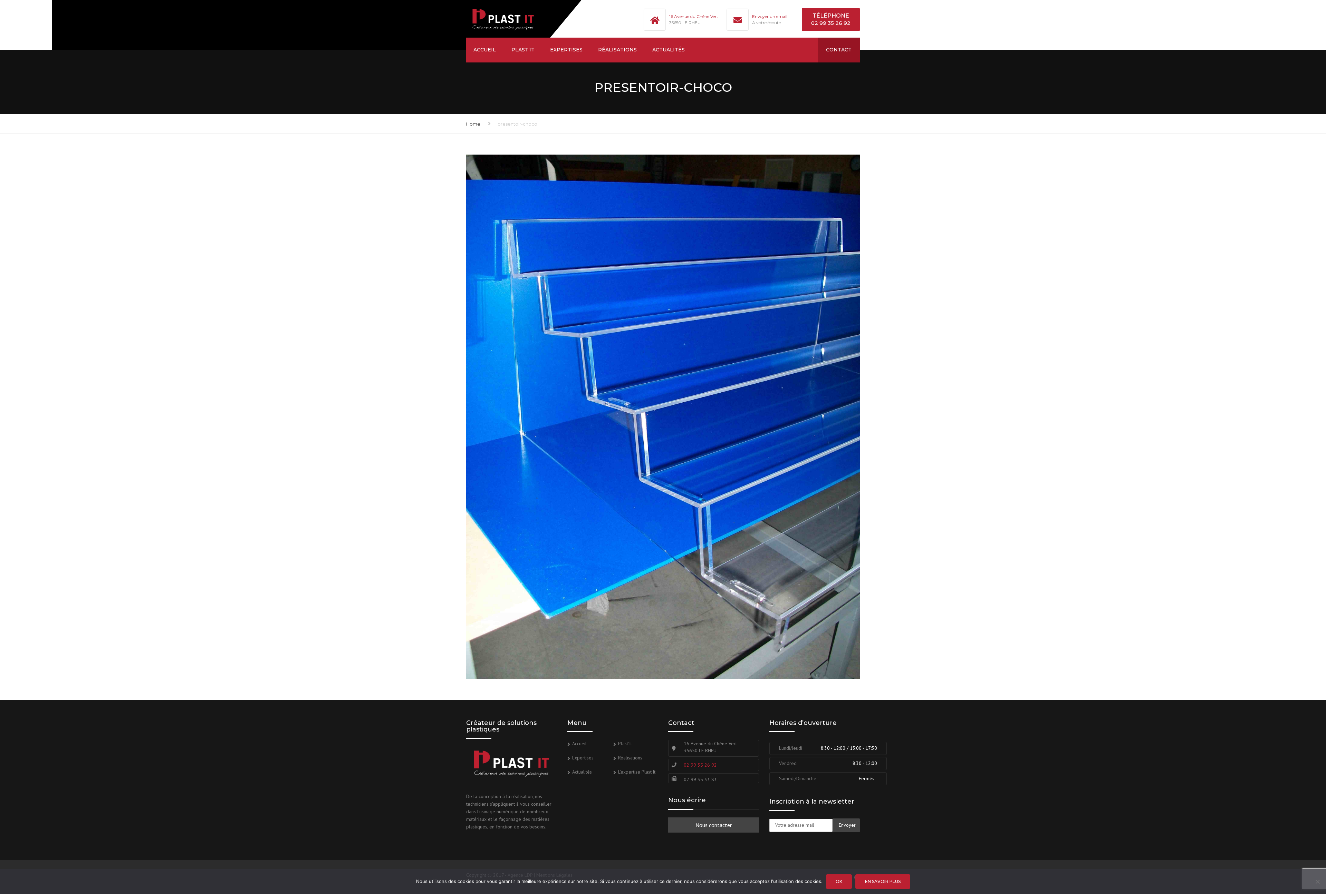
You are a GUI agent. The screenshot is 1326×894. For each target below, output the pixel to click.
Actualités (668, 50)
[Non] (1317, 881)
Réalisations (617, 50)
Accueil (484, 50)
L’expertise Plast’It (636, 772)
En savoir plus (883, 881)
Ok (839, 881)
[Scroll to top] (1289, 857)
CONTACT (839, 50)
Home (473, 124)
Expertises (566, 50)
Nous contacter (713, 825)
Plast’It (523, 50)
